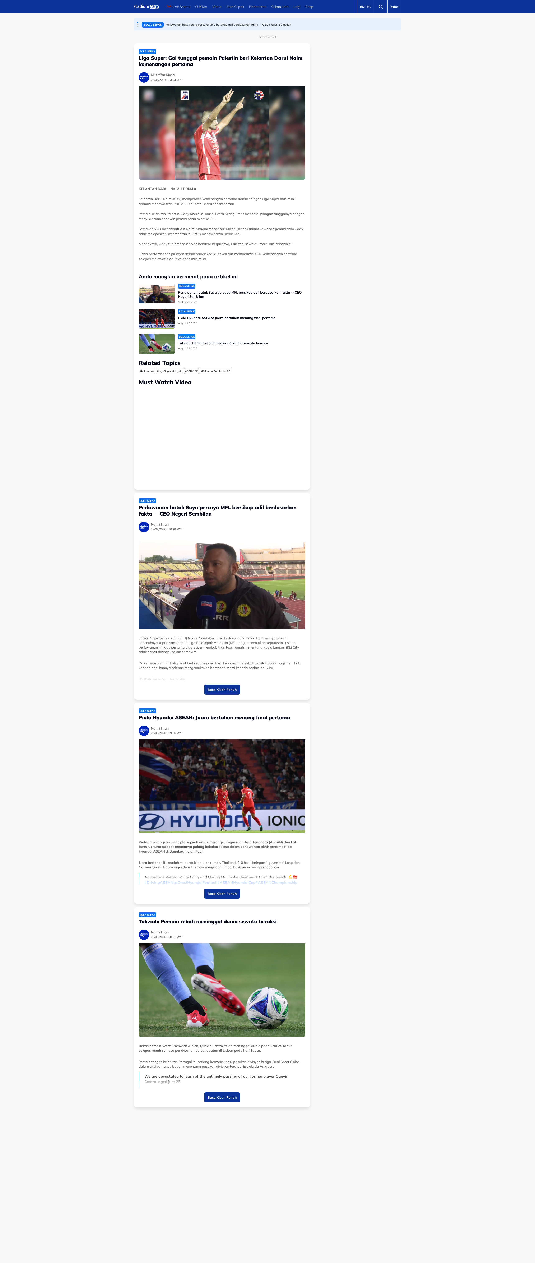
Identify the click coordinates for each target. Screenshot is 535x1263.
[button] (137, 22)
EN (369, 7)
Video (216, 7)
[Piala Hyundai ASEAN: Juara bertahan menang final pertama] (157, 319)
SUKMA (201, 7)
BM (362, 7)
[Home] (146, 6)
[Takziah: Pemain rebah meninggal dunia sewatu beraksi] (157, 344)
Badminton (257, 7)
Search (380, 6)
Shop (309, 7)
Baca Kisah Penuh (222, 690)
